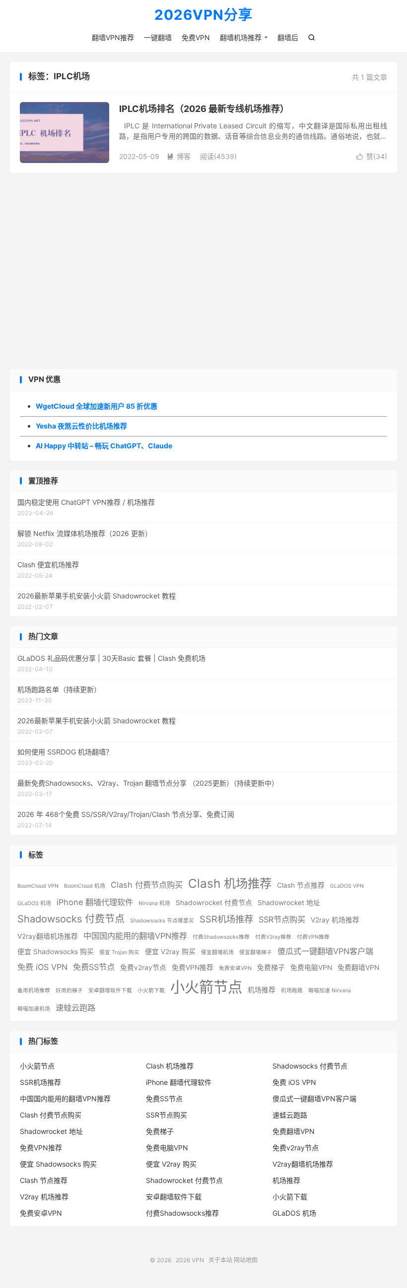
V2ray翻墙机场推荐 (47, 936)
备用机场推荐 (33, 990)
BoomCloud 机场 (84, 886)
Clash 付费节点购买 (147, 885)
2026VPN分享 (203, 15)
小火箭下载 (151, 990)
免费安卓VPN (235, 968)
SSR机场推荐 (226, 918)
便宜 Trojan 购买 (119, 952)
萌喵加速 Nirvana (329, 990)
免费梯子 (271, 967)
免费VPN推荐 (192, 967)
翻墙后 (287, 37)
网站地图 (246, 1260)
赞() (371, 156)
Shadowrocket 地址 (289, 903)
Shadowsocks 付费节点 (71, 919)
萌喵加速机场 (33, 1009)
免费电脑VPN (311, 967)
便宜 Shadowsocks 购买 (55, 952)
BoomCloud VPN (38, 886)
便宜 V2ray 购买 (170, 952)
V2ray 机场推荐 (335, 920)
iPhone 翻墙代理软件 (95, 902)
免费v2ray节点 (143, 967)
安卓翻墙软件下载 (110, 990)
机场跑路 (292, 990)
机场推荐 (261, 990)
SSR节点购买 (282, 919)
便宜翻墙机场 (217, 952)
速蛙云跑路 (75, 1008)
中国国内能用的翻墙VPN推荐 (135, 936)
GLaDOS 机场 (34, 903)
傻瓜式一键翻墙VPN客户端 (325, 951)
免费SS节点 (94, 967)
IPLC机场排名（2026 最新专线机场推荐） (204, 109)
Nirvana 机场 (154, 903)
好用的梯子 (69, 990)
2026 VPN (190, 1260)
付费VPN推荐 (313, 937)
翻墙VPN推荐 (113, 37)
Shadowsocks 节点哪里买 (162, 920)
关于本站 (220, 1260)
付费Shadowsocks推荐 (221, 937)
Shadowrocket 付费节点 (214, 903)
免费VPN (196, 37)
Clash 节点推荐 (301, 885)
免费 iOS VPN (42, 967)
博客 (179, 156)
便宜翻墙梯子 (255, 952)
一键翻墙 (158, 37)
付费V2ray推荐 (273, 937)
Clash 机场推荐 (229, 883)
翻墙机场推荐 (241, 37)
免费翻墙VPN (358, 967)
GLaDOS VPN (347, 886)
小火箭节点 (206, 987)
